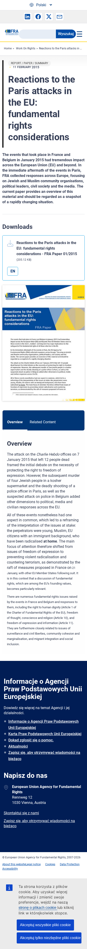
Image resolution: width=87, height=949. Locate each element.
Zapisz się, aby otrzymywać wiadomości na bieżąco (44, 755)
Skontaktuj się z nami (21, 813)
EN (12, 271)
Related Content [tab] (43, 422)
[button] (27, 16)
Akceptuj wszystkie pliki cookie (45, 925)
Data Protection (70, 864)
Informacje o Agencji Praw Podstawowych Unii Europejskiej (43, 724)
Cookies (50, 864)
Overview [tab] (15, 422)
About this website (14, 864)
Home (8, 48)
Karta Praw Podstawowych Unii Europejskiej (44, 734)
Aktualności (18, 746)
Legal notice (33, 864)
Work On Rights (25, 48)
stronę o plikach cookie (38, 908)
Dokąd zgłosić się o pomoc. (31, 740)
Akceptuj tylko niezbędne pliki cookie (50, 938)
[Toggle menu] (79, 34)
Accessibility (10, 868)
